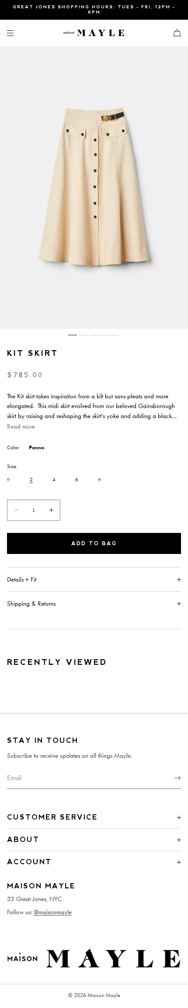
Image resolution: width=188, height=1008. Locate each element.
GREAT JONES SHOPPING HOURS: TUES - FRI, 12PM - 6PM (94, 9)
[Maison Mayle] (94, 33)
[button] (173, 33)
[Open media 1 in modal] (94, 187)
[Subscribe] (170, 777)
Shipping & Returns (31, 603)
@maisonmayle (53, 912)
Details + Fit (21, 579)
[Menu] (17, 33)
